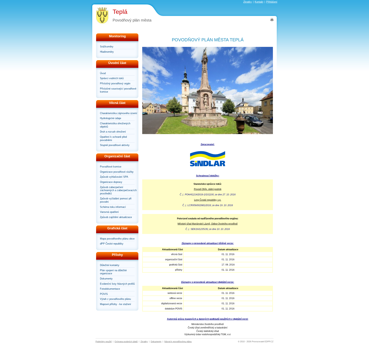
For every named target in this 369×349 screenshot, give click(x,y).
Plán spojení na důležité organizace (113, 272)
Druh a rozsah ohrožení (113, 131)
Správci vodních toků (112, 78)
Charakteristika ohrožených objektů (115, 125)
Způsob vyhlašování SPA (114, 176)
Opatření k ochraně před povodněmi (113, 138)
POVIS (104, 294)
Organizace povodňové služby (117, 171)
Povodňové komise (110, 166)
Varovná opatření (109, 212)
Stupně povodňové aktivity (115, 145)
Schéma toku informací (113, 207)
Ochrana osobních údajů (126, 341)
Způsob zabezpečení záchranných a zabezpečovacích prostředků (118, 190)
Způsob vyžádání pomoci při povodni (115, 200)
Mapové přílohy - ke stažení (115, 304)
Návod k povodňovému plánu (178, 341)
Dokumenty (106, 278)
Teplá (120, 11)
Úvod (103, 73)
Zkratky (247, 1)
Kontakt (259, 1)
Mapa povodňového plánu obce (117, 238)
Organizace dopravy (111, 182)
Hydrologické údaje (110, 118)
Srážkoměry (106, 46)
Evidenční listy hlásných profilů (117, 283)
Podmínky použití (104, 341)
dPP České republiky (111, 243)
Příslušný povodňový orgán (115, 83)
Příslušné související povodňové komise (118, 90)
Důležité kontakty (109, 265)
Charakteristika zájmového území (118, 113)
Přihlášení (271, 1)
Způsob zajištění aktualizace (116, 217)
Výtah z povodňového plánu (115, 299)
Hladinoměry (107, 51)
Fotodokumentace (110, 288)
